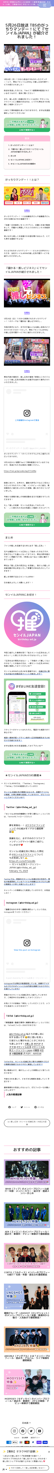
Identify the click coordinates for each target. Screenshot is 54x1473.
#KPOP (37, 1043)
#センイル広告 (24, 1046)
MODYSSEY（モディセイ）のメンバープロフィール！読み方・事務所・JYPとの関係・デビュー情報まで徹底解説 (27, 1401)
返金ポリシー (35, 1437)
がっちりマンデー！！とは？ (22, 145)
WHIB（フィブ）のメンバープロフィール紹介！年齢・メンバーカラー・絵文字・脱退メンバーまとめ (27, 1191)
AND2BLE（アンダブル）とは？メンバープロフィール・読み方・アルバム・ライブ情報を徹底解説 (27, 1358)
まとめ (13, 156)
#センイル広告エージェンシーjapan (27, 1048)
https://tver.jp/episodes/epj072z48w (20, 471)
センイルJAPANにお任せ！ (21, 159)
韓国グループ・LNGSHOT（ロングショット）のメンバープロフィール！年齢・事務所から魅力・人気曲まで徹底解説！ (27, 1315)
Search (16, 1437)
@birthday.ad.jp (17, 1033)
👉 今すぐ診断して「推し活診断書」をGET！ (27, 1468)
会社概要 (25, 1437)
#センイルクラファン (23, 854)
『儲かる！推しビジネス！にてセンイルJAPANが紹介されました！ (27, 150)
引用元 (27, 210)
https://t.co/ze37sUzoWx (22, 860)
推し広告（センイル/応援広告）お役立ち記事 (28, 1123)
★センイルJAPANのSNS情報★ (23, 164)
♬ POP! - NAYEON (32, 1053)
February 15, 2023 (18, 870)
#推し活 (29, 1043)
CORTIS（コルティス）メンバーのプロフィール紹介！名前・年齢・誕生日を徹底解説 (27, 1273)
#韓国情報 (17, 1053)
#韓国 (36, 1050)
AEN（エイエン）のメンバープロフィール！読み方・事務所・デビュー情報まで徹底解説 (27, 1232)
